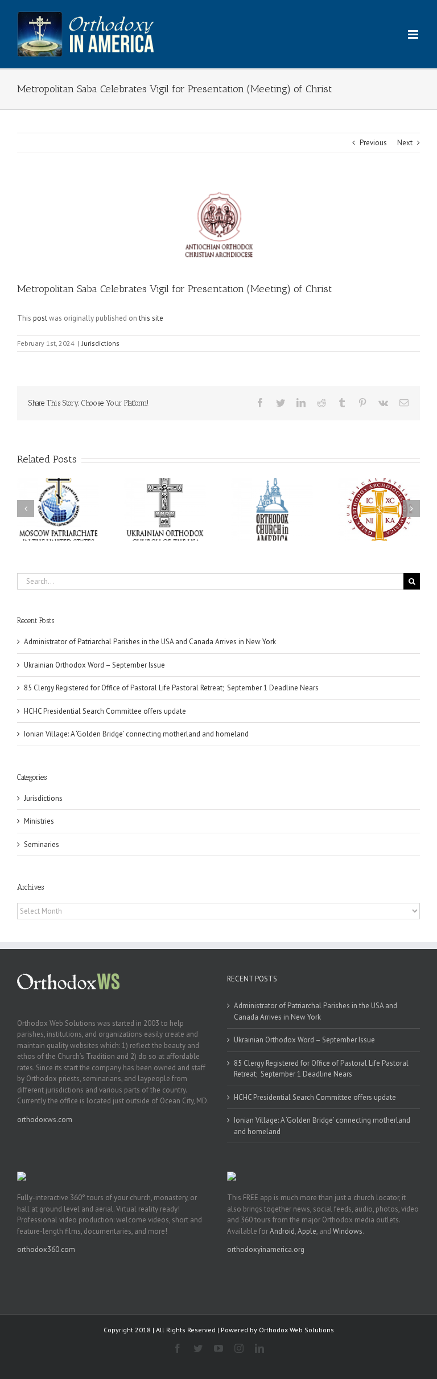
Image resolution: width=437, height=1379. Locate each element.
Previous (373, 143)
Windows (347, 1231)
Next (405, 143)
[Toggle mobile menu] (414, 34)
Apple (307, 1231)
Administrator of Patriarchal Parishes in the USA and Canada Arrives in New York (150, 641)
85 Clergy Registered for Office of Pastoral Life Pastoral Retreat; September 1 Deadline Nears (171, 688)
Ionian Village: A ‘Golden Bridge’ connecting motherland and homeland (136, 734)
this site (151, 318)
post (40, 318)
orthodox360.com (46, 1249)
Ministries (39, 821)
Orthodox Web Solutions (296, 1329)
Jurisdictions (100, 343)
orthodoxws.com (44, 1119)
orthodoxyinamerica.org (265, 1249)
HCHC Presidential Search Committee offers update (105, 711)
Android (282, 1231)
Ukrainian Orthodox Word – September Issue (94, 665)
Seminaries (41, 844)
